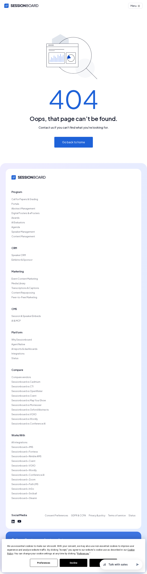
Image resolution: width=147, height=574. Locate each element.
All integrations (19, 442)
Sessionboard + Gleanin (24, 498)
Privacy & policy (97, 515)
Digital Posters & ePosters (25, 213)
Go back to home (73, 142)
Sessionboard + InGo (22, 489)
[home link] (28, 177)
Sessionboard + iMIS (22, 447)
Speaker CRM (18, 255)
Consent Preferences (56, 515)
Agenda (15, 227)
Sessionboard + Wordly (24, 470)
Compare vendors (21, 377)
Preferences (43, 563)
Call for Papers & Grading (24, 199)
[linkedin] (13, 521)
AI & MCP (16, 321)
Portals (15, 204)
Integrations (18, 353)
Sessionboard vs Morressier (26, 405)
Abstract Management (23, 208)
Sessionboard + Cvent (23, 461)
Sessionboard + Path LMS (24, 484)
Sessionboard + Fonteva (24, 452)
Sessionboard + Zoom (23, 479)
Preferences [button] (83, 553)
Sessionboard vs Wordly (24, 419)
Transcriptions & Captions (25, 288)
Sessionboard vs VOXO (24, 414)
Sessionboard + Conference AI (27, 475)
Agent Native (18, 344)
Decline (73, 563)
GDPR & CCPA (78, 515)
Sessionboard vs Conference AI (28, 424)
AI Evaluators (18, 222)
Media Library (18, 283)
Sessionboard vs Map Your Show (28, 400)
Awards (15, 218)
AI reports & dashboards (24, 349)
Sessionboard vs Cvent (23, 396)
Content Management (23, 236)
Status (14, 358)
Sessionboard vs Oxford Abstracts (30, 410)
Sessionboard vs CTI (22, 386)
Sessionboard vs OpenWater (26, 391)
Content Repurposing (23, 293)
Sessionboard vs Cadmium (25, 382)
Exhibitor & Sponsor (21, 260)
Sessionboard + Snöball (24, 493)
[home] (21, 6)
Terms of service (117, 515)
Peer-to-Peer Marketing (24, 297)
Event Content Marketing (24, 279)
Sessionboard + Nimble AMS (26, 456)
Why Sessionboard (21, 340)
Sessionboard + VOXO (23, 465)
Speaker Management (23, 232)
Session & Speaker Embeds (26, 316)
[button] (135, 6)
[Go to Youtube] (19, 521)
